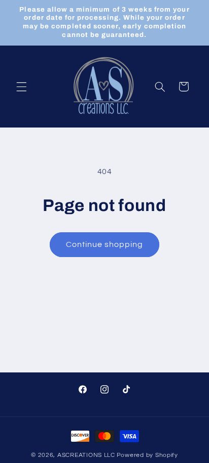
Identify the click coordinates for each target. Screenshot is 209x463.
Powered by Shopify (147, 455)
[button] (21, 86)
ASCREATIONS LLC (86, 455)
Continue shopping (105, 244)
